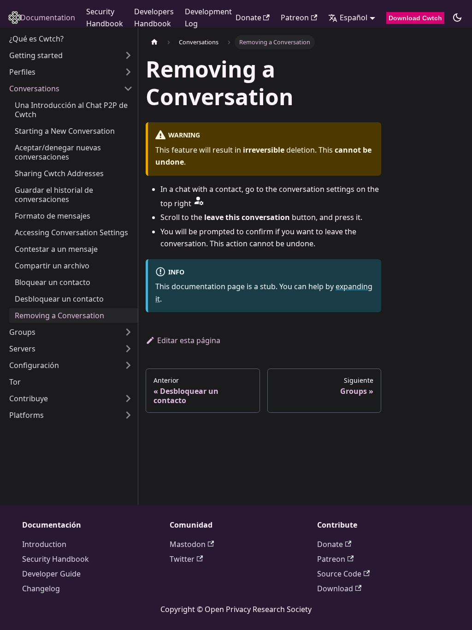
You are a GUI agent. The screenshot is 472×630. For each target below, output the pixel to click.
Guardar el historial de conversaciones (54, 194)
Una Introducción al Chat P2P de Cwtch (71, 109)
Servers (22, 349)
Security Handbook (104, 17)
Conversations (34, 88)
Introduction (44, 544)
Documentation (47, 17)
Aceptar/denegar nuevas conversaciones (58, 152)
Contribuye (28, 398)
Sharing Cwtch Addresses (59, 173)
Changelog (41, 588)
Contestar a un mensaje (56, 249)
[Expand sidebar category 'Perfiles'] (128, 72)
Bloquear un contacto (52, 282)
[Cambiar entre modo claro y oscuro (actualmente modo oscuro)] (457, 17)
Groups (22, 332)
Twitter (182, 559)
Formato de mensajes (52, 216)
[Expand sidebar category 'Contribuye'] (128, 398)
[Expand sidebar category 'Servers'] (128, 348)
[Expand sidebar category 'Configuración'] (128, 365)
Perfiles (22, 72)
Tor (15, 382)
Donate (248, 17)
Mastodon (188, 544)
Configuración (34, 365)
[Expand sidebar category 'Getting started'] (128, 55)
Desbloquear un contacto (59, 299)
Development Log (208, 17)
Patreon (295, 17)
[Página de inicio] (154, 42)
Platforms (26, 415)
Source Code (339, 574)
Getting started (36, 55)
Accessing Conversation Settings (71, 232)
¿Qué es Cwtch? (36, 39)
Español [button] (353, 17)
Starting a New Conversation (65, 131)
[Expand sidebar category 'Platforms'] (128, 415)
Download (335, 588)
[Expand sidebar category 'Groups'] (128, 332)
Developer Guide (51, 574)
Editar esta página (188, 340)
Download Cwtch (415, 18)
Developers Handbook (154, 17)
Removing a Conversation (59, 315)
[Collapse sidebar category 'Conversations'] (128, 88)
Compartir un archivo (52, 266)
